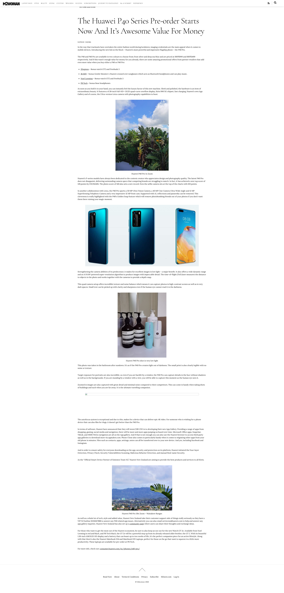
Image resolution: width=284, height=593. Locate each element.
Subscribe (154, 577)
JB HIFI (84, 74)
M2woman (141, 582)
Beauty (44, 3)
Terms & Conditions (130, 577)
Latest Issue (27, 3)
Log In (176, 577)
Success (78, 3)
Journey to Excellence (108, 3)
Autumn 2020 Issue (87, 7)
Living (52, 3)
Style (36, 3)
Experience (138, 3)
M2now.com (166, 577)
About (116, 577)
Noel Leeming (87, 78)
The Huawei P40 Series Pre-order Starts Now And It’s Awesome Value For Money (141, 26)
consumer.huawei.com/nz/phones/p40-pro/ (120, 549)
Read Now (107, 577)
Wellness (70, 3)
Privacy (144, 577)
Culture (60, 3)
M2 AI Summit (125, 3)
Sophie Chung (84, 42)
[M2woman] (11, 4)
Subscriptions (90, 3)
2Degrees (85, 69)
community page (136, 524)
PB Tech (84, 83)
